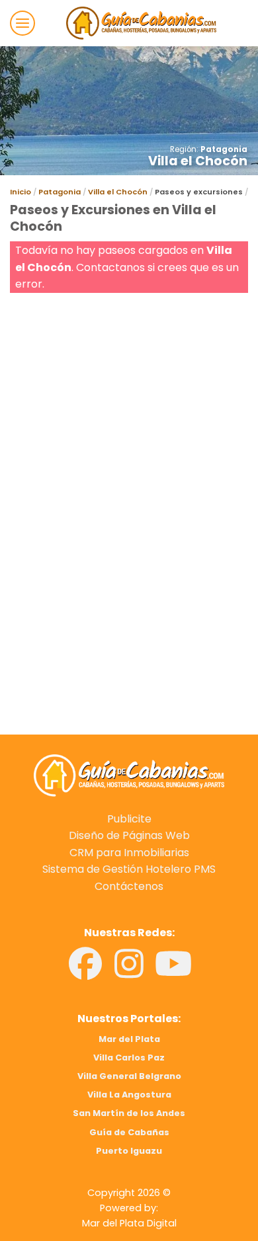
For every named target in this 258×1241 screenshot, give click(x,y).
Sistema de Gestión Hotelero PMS (129, 869)
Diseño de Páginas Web (129, 835)
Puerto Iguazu (129, 1150)
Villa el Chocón (118, 191)
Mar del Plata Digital (129, 1223)
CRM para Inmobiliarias (129, 852)
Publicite (129, 818)
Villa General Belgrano (129, 1076)
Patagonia (223, 149)
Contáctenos (129, 886)
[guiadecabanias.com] (129, 775)
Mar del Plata (129, 1039)
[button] (22, 23)
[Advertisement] (129, 425)
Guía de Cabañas (129, 1132)
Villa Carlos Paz (129, 1057)
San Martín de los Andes (129, 1113)
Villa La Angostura (129, 1094)
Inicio (20, 191)
